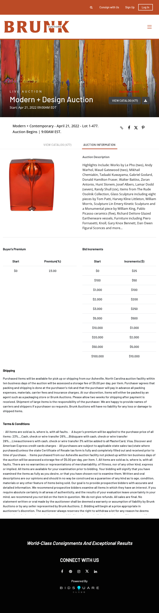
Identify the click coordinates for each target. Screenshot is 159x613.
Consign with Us (109, 7)
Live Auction (26, 91)
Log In (145, 7)
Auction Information (99, 144)
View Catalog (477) (125, 100)
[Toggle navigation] (149, 27)
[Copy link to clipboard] (121, 127)
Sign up (130, 7)
